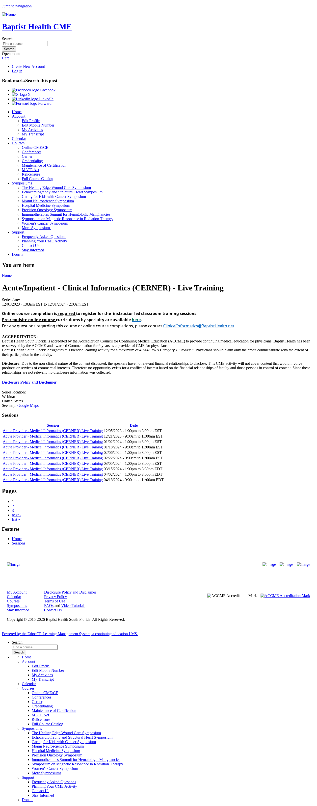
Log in (17, 71)
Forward (44, 103)
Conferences (31, 152)
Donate (17, 254)
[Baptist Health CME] (13, 564)
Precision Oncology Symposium (47, 210)
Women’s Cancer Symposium (45, 223)
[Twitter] (286, 564)
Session (53, 425)
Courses (18, 143)
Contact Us (30, 245)
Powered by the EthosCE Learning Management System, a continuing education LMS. (70, 634)
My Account (16, 592)
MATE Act (30, 170)
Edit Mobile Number (38, 125)
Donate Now (143, 565)
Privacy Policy (55, 597)
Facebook (47, 90)
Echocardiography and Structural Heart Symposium (62, 192)
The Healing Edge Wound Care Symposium (56, 187)
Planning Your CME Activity (44, 241)
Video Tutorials (73, 605)
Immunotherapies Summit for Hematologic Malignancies (66, 214)
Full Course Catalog (37, 179)
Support (18, 232)
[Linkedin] (303, 564)
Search (7, 39)
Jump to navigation (17, 6)
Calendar (19, 138)
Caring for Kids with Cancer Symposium (54, 196)
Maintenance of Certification (44, 165)
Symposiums (22, 183)
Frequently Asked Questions (44, 236)
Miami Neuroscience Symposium (48, 201)
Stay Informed (33, 250)
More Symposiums (36, 228)
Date (134, 425)
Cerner (27, 156)
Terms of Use (54, 601)
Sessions (18, 543)
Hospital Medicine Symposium (46, 205)
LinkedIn (45, 99)
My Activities (32, 130)
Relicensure (31, 174)
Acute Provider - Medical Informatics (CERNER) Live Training (53, 431)
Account (18, 116)
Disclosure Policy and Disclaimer (29, 382)
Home (17, 112)
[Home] (9, 14)
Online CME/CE (35, 147)
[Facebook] (269, 564)
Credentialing (32, 161)
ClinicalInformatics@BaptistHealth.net (198, 326)
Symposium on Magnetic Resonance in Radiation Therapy (67, 219)
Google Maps (28, 405)
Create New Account (28, 66)
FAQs (48, 605)
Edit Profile (31, 121)
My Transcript (33, 134)
